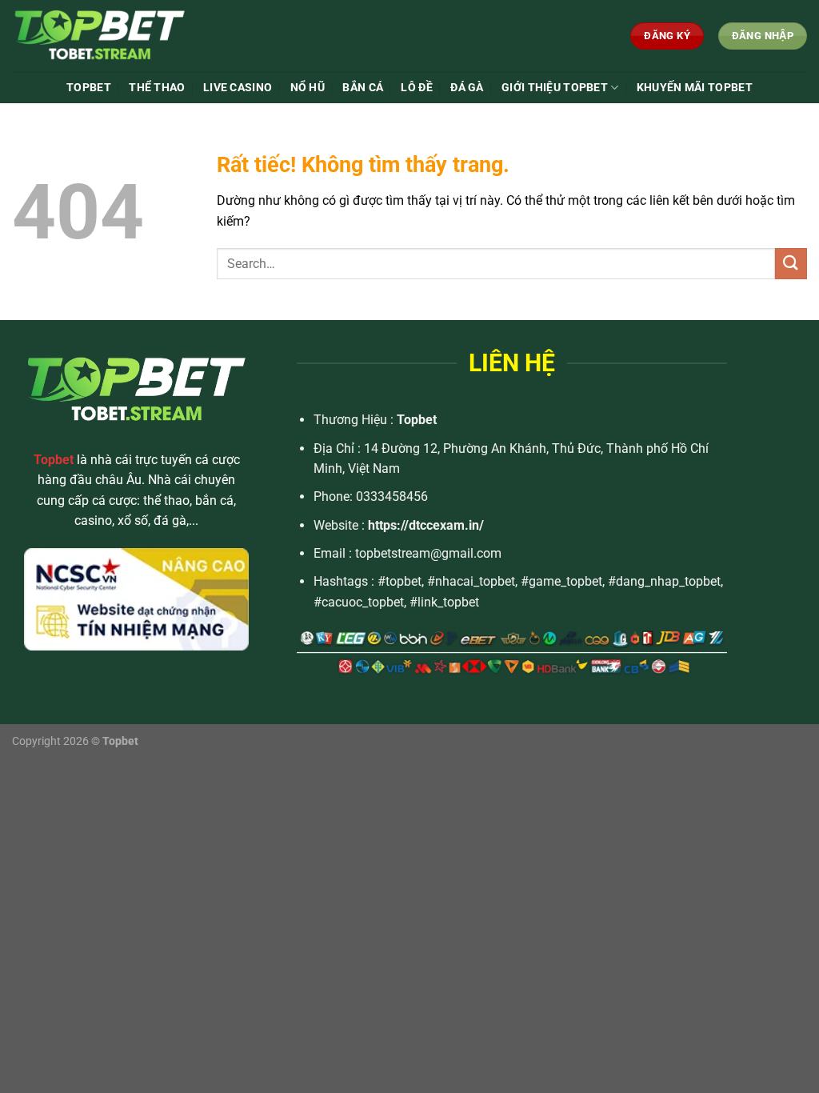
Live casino (237, 87)
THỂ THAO (157, 87)
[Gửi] (791, 263)
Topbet (417, 419)
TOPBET (88, 87)
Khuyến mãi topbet (695, 87)
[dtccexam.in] (131, 36)
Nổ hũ (307, 87)
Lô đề (416, 87)
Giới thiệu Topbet (554, 87)
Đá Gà (466, 87)
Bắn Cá (362, 87)
